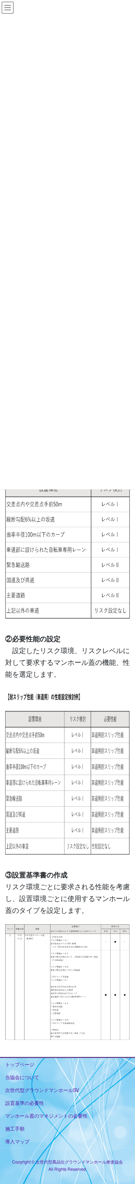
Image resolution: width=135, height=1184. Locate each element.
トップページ (19, 1064)
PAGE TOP (124, 1142)
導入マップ (17, 1141)
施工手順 (15, 1128)
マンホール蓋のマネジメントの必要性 (46, 1115)
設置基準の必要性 (24, 1102)
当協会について (22, 1077)
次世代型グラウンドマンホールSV (42, 1089)
